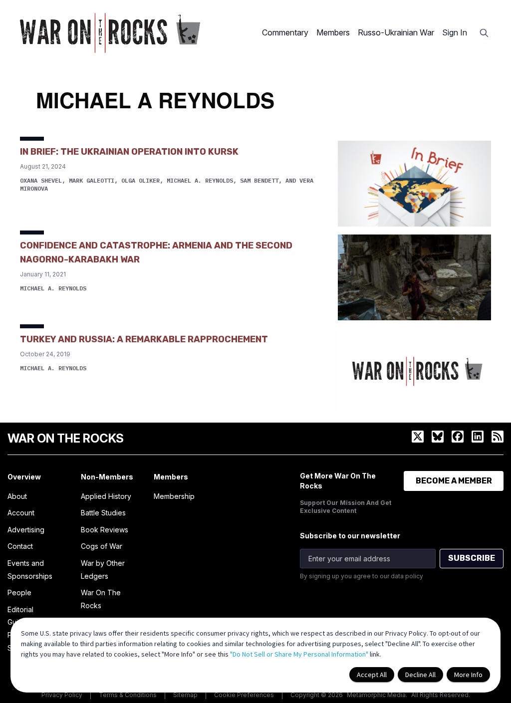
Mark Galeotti (91, 180)
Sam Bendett (259, 180)
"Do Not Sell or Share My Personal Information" (299, 654)
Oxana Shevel (41, 180)
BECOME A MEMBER (454, 480)
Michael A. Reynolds (200, 180)
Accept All (372, 674)
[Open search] (484, 33)
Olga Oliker (140, 180)
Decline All (420, 674)
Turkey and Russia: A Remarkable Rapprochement (144, 339)
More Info (468, 674)
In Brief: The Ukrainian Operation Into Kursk (129, 151)
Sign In (454, 32)
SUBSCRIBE (471, 558)
